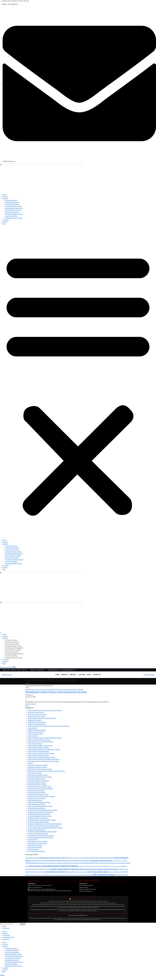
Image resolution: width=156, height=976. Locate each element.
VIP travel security (33, 849)
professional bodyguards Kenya (82, 869)
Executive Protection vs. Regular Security (40, 789)
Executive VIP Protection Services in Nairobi (41, 796)
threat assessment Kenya (85, 875)
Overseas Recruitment (12, 202)
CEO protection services (35, 734)
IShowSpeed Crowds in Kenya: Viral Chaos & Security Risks (56, 691)
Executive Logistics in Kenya (36, 779)
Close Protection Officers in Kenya (38, 747)
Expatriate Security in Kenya (36, 798)
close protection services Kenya (79, 860)
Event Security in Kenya (35, 773)
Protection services (11, 200)
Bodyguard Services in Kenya (37, 722)
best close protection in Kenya (37, 714)
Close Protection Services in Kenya (38, 751)
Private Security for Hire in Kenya (38, 818)
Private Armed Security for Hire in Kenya (40, 812)
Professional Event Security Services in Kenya (42, 820)
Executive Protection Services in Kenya (39, 787)
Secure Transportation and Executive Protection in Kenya (45, 828)
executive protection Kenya (62, 865)
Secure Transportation (12, 204)
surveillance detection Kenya (60, 875)
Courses (30, 763)
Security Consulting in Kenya (36, 830)
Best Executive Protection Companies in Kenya (42, 718)
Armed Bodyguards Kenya (32, 858)
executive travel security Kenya (100, 866)
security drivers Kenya (47, 875)
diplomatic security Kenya (73, 863)
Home (4, 194)
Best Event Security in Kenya (36, 716)
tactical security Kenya (72, 875)
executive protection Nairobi (85, 866)
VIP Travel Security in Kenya (36, 851)
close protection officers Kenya (56, 860)
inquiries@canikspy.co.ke (68, 670)
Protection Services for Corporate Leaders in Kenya (43, 826)
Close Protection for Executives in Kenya (40, 742)
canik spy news (32, 728)
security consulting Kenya (35, 875)
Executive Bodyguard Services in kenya (40, 777)
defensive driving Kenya (43, 863)
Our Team (6, 220)
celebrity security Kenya (106, 858)
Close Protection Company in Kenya (39, 740)
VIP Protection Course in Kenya (37, 843)
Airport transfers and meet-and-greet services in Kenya (45, 710)
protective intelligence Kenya (106, 869)
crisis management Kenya (117, 860)
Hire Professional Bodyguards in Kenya (40, 806)
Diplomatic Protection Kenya (58, 863)
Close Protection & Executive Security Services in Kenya (45, 738)
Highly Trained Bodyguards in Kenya (39, 802)
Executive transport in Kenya (37, 792)
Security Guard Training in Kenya (38, 834)
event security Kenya (38, 866)
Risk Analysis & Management (14, 208)
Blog (4, 224)
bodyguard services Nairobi (36, 724)
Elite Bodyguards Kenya (88, 863)
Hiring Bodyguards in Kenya (36, 808)
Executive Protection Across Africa (38, 781)
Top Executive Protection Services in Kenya (41, 835)
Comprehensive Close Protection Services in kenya (43, 761)
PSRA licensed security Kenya (37, 872)
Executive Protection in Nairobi (37, 785)
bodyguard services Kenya (49, 857)
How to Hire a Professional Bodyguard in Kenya (42, 810)
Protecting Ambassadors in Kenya (38, 822)
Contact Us (97, 674)
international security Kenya (115, 866)
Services (5, 198)
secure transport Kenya (114, 872)
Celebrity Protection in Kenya (37, 730)
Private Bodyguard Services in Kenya (39, 814)
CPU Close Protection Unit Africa (38, 765)
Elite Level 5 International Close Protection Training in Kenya (46, 771)
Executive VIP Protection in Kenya (38, 794)
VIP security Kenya (121, 875)
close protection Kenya (35, 744)
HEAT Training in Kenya (35, 800)
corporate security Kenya (101, 860)
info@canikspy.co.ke (53, 670)
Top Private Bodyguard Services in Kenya (40, 837)
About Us (5, 196)
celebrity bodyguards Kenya (76, 857)
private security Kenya (59, 869)
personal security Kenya (43, 869)
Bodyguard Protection (35, 720)
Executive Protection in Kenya (37, 783)
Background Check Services (13, 218)
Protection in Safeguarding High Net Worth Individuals (45, 824)
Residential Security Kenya (56, 871)
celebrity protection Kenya (36, 732)
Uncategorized (32, 839)
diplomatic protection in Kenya (37, 767)
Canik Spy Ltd (65, 858)
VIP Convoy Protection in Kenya (37, 841)
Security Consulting (11, 216)
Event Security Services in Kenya (38, 775)
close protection (33, 736)
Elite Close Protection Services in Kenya (40, 769)
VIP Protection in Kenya (35, 845)
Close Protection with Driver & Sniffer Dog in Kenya (43, 759)
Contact (5, 222)
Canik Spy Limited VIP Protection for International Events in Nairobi (62, 689)
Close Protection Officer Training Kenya (40, 745)
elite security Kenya (101, 863)
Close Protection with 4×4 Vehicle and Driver (41, 757)
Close (27, 706)
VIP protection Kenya (103, 874)
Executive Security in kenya (36, 790)
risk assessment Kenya (72, 872)
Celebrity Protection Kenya (91, 858)
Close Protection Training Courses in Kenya (41, 753)
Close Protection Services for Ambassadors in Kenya (44, 749)
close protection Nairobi (37, 860)
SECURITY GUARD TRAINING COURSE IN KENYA (42, 832)
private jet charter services (13, 206)
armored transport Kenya (33, 689)
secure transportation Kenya (97, 871)
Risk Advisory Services (12, 212)
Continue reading (30, 704)
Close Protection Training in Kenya (38, 755)
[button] (78, 382)
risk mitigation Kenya (82, 871)
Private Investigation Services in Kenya (40, 816)
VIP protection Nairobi (35, 847)
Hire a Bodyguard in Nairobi (36, 804)
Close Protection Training (13, 210)
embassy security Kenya (113, 863)
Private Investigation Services (14, 214)
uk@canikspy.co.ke (88, 891)
